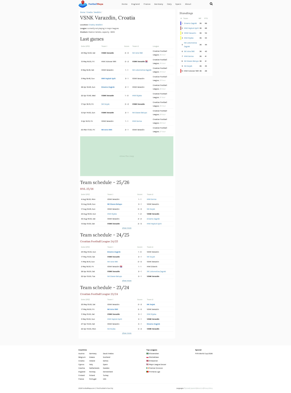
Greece (92, 357)
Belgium (82, 357)
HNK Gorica (137, 121)
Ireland (92, 361)
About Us (200, 388)
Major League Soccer (157, 364)
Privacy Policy (208, 388)
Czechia (81, 368)
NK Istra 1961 (137, 53)
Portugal (92, 379)
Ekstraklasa (154, 357)
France (147, 4)
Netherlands (94, 368)
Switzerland (108, 372)
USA (104, 379)
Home (125, 4)
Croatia (89, 12)
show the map (126, 156)
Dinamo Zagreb (108, 87)
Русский (187, 388)
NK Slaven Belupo (139, 113)
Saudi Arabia (108, 353)
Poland (92, 375)
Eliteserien (153, 361)
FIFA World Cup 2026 (204, 353)
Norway (92, 372)
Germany (158, 4)
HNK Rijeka (137, 95)
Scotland (106, 357)
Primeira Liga (154, 372)
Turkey (105, 375)
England (135, 4)
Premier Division (156, 368)
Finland (81, 375)
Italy (169, 4)
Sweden (106, 368)
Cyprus (81, 364)
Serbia (105, 361)
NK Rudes (111, 329)
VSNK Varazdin (190, 33)
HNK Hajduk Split (108, 78)
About (188, 4)
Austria (81, 353)
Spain (178, 4)
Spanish (193, 388)
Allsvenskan (154, 353)
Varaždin (97, 12)
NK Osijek (105, 104)
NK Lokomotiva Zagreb (141, 70)
